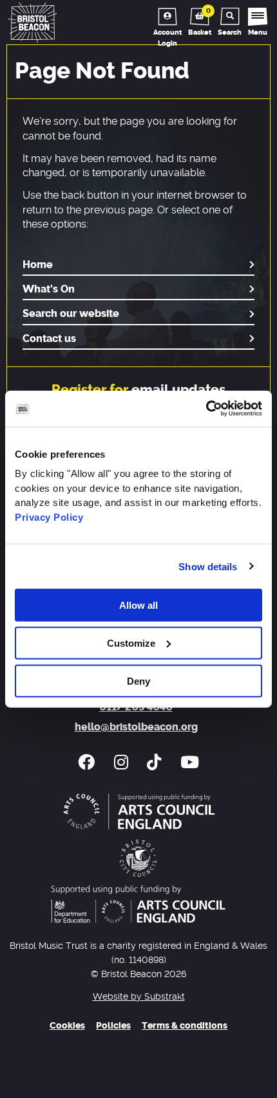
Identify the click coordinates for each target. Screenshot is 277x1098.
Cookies (67, 1025)
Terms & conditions (184, 1025)
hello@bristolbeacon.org (136, 727)
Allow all (138, 605)
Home (38, 265)
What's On (49, 289)
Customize (131, 642)
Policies (113, 1025)
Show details (207, 566)
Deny (138, 680)
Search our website (71, 314)
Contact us (49, 339)
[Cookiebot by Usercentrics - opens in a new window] (205, 409)
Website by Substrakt (139, 997)
